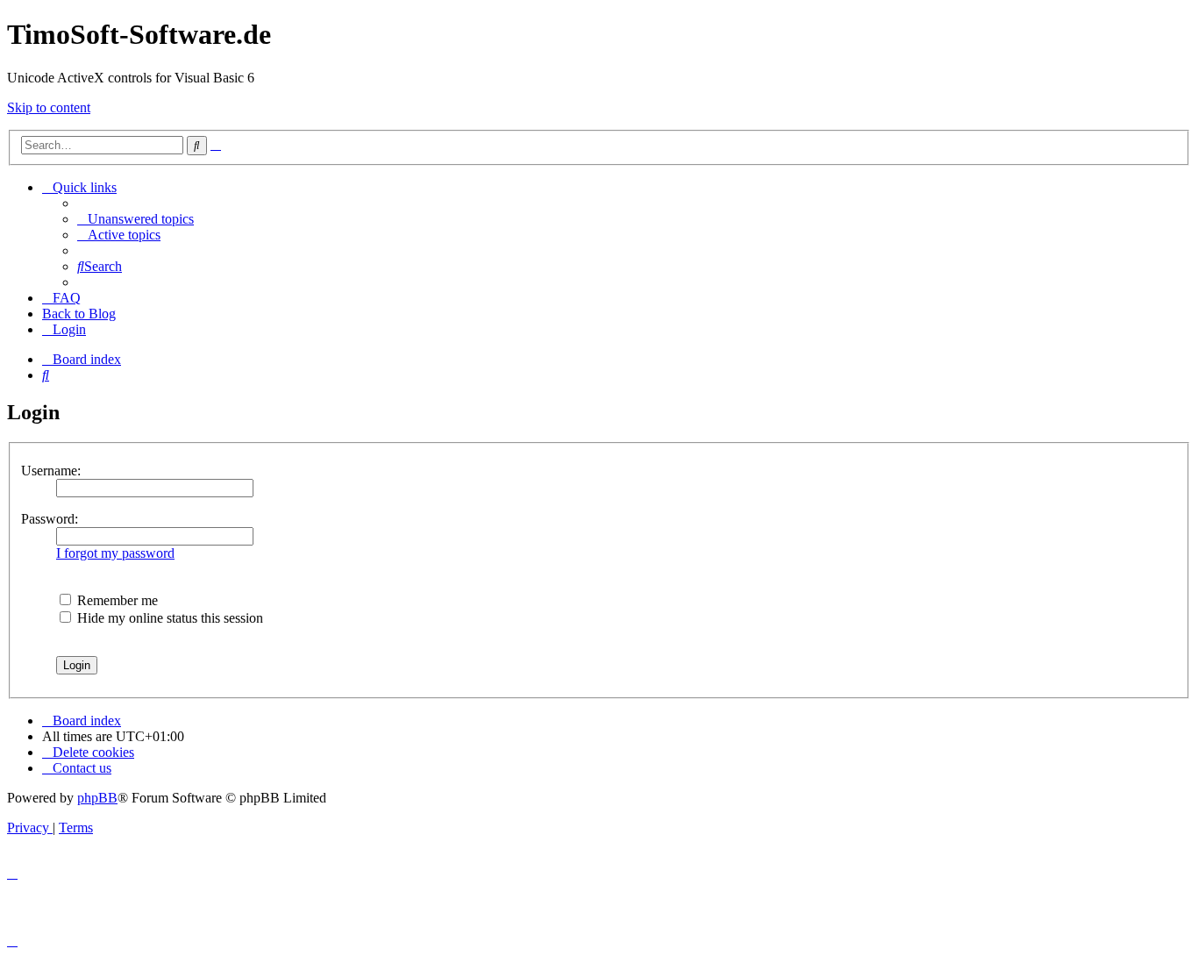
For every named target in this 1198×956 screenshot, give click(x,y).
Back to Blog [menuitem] (79, 313)
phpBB (97, 797)
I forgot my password (115, 553)
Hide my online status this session (168, 617)
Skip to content (48, 107)
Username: (51, 470)
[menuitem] (135, 218)
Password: (49, 518)
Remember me (116, 600)
